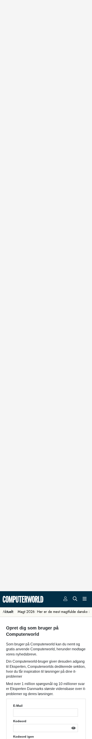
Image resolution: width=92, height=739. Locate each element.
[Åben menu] (84, 599)
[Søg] (75, 599)
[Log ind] (65, 599)
